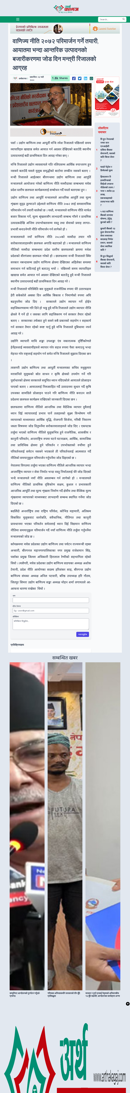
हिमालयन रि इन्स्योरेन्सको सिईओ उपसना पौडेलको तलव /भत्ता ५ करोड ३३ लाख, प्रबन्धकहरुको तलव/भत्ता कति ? (107, 191)
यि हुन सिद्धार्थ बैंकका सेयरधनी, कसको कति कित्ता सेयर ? (107, 261)
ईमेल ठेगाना (17, 606)
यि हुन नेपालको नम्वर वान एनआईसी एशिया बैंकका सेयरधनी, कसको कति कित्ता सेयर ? (107, 150)
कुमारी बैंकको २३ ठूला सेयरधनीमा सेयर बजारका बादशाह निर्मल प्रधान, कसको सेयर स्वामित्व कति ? (107, 239)
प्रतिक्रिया (16, 616)
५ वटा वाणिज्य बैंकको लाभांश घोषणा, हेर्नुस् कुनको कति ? (106, 217)
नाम (14, 595)
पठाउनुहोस (82, 634)
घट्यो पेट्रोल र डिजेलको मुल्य (106, 168)
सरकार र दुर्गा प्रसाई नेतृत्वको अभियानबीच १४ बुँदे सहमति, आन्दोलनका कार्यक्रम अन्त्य (102, 994)
